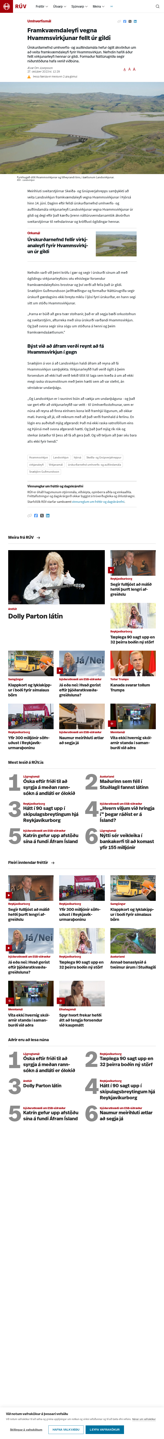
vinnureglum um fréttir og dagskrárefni (98, 502)
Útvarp (58, 6)
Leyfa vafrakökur (105, 1429)
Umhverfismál (39, 21)
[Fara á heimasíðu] (16, 6)
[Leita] (157, 6)
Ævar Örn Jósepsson (40, 68)
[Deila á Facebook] (124, 21)
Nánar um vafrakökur (144, 1419)
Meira (97, 6)
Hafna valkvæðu (66, 1429)
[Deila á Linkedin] (135, 21)
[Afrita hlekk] (119, 21)
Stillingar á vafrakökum (26, 1429)
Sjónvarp (77, 6)
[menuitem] (46, 6)
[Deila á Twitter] (130, 21)
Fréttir (40, 6)
